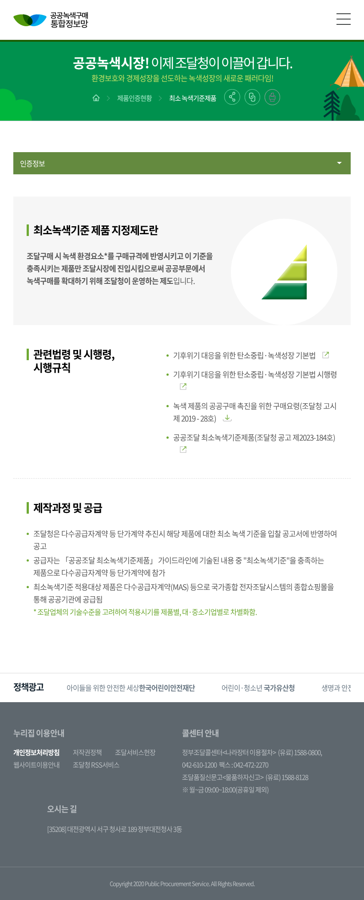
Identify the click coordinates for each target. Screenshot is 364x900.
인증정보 (32, 163)
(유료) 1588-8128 (286, 777)
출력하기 (272, 97)
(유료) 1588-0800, (300, 752)
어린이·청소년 (258, 687)
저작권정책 (87, 752)
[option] (130, 687)
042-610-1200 (199, 765)
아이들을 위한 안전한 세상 (131, 687)
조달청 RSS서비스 (96, 765)
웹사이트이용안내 (36, 765)
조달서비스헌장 (135, 752)
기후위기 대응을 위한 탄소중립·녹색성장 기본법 (244, 355)
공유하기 (232, 97)
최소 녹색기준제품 (192, 98)
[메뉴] (343, 19)
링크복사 (252, 97)
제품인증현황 (134, 98)
